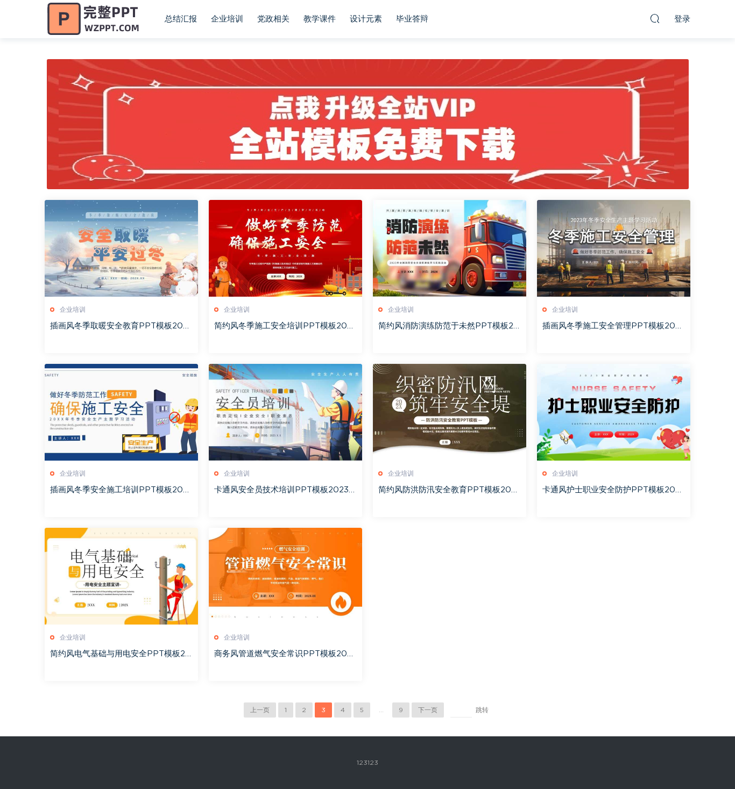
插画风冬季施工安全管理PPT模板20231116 (613, 327)
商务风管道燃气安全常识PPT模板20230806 (285, 654)
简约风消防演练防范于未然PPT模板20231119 (448, 327)
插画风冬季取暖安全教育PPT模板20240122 (119, 327)
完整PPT (93, 19)
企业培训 (227, 19)
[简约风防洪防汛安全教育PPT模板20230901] (449, 412)
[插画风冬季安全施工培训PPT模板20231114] (121, 412)
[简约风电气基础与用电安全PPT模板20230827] (121, 576)
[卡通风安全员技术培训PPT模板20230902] (285, 412)
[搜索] (654, 18)
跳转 (482, 710)
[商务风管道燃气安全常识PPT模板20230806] (285, 576)
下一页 (427, 710)
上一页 (260, 710)
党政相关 (273, 19)
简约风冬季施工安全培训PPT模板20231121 (285, 327)
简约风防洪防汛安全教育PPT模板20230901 (449, 491)
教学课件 (319, 19)
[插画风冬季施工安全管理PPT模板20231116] (613, 248)
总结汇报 (181, 19)
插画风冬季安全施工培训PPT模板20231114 (121, 491)
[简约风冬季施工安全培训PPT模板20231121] (285, 248)
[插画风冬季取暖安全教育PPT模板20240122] (121, 248)
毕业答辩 (412, 19)
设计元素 (366, 19)
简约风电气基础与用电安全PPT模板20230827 (120, 654)
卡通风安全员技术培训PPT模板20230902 (284, 491)
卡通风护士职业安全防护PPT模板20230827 (613, 491)
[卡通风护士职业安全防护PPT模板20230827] (613, 412)
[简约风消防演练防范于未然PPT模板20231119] (449, 248)
